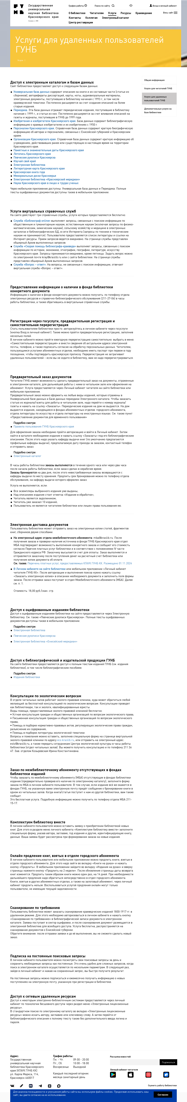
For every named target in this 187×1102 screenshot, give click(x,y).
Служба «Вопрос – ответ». (30, 264)
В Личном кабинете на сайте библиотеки (40, 569)
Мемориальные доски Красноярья (35, 175)
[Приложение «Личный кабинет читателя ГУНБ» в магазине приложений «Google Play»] (113, 1074)
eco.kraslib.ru (65, 740)
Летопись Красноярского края (32, 154)
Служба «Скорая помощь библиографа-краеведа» (45, 246)
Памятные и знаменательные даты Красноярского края (49, 150)
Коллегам (91, 17)
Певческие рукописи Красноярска (35, 157)
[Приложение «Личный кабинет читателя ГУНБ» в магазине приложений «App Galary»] (148, 1074)
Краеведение (143, 13)
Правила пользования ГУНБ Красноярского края (44, 426)
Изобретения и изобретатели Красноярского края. (45, 121)
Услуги (112, 13)
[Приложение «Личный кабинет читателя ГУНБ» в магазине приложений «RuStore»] (166, 1074)
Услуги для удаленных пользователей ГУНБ (155, 98)
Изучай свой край (25, 161)
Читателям (97, 13)
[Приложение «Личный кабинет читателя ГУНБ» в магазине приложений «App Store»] (131, 1074)
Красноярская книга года (29, 172)
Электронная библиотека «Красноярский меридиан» (47, 179)
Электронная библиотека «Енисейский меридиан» (45, 641)
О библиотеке (77, 13)
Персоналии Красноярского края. (34, 128)
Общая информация (154, 80)
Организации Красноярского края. (35, 139)
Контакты (75, 17)
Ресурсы (126, 13)
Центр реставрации (81, 22)
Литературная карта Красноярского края (39, 168)
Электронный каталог (115, 17)
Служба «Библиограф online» (32, 220)
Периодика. (21, 110)
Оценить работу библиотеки (162, 1085)
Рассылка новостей (120, 1056)
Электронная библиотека (29, 164)
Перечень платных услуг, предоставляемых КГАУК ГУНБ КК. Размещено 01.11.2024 (80, 563)
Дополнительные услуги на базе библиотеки (158, 110)
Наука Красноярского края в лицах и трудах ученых (46, 183)
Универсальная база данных (32, 91)
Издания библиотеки (27, 677)
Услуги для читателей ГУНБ (158, 88)
